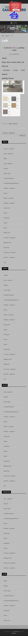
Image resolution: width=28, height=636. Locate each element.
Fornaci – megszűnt (9, 148)
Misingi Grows (7, 242)
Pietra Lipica (7, 173)
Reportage (6, 247)
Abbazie (6, 168)
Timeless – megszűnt (9, 188)
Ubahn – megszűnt (9, 198)
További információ (16, 8)
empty (15, 1)
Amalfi (21, 135)
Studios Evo (7, 232)
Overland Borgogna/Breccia (11, 183)
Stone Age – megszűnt (10, 252)
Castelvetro (16, 631)
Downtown (7, 208)
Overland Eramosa (9, 178)
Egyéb (10, 123)
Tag (5, 262)
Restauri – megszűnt (9, 257)
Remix (5, 193)
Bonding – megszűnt (9, 203)
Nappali (15, 123)
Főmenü (15, 23)
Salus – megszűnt (8, 153)
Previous (2, 28)
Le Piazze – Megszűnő (9, 237)
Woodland (6, 218)
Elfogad (16, 10)
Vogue (5, 227)
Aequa (5, 213)
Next (26, 28)
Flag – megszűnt (9, 133)
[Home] (3, 36)
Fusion (5, 223)
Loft (5, 158)
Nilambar (14, 633)
